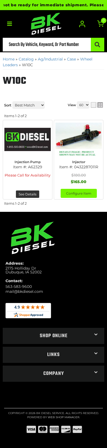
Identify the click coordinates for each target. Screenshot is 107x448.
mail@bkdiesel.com (24, 291)
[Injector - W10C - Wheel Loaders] (78, 139)
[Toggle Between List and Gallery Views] (97, 105)
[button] (53, 44)
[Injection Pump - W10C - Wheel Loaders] (27, 139)
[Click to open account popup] (82, 24)
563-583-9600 (18, 286)
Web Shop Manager (63, 417)
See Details (27, 194)
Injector (78, 162)
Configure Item (78, 193)
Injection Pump (28, 162)
